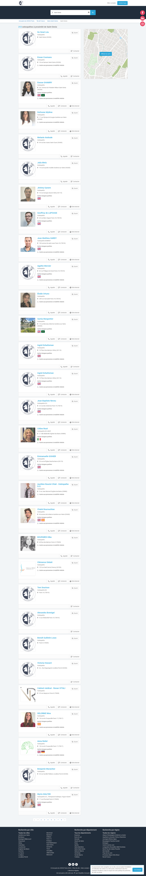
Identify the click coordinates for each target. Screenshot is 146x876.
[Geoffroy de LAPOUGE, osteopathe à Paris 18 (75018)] (28, 219)
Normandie (106, 851)
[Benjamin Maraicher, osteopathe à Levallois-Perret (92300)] (28, 775)
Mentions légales (73, 870)
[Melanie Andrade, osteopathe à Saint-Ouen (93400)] (28, 143)
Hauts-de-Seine (79, 841)
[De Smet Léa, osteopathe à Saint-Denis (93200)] (28, 38)
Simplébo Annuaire (84, 873)
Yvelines (76, 857)
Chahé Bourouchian (46, 509)
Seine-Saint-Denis (79, 849)
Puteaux (49, 841)
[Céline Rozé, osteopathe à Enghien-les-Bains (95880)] (28, 435)
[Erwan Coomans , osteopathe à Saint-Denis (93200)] (28, 63)
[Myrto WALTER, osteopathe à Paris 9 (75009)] (28, 800)
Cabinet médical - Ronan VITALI (51, 688)
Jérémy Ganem (44, 188)
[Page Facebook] (142, 12)
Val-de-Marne (78, 855)
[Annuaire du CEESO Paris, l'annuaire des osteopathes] (21, 3)
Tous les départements (82, 833)
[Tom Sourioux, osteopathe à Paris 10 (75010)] (28, 593)
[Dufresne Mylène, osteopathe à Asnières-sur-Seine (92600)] (28, 118)
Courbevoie (21, 847)
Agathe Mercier (44, 266)
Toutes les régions (109, 833)
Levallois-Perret (23, 857)
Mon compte (111, 3)
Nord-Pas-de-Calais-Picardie (111, 849)
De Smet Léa (43, 32)
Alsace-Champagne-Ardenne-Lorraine (114, 835)
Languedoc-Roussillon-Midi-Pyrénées (114, 847)
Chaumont (21, 841)
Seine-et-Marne (79, 851)
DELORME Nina (44, 713)
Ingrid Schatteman (45, 345)
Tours (48, 849)
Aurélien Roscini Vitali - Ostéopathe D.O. (53, 485)
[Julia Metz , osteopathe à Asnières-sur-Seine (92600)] (28, 169)
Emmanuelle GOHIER (46, 456)
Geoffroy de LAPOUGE (47, 213)
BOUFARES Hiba (44, 537)
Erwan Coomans (44, 57)
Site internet (75, 106)
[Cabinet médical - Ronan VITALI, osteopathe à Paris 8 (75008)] (28, 694)
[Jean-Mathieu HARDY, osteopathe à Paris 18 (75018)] (28, 244)
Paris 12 (49, 839)
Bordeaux (21, 837)
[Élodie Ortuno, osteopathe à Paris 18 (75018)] (28, 300)
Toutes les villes (24, 833)
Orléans (48, 837)
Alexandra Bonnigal (46, 612)
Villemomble (50, 853)
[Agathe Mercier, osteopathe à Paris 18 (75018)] (28, 272)
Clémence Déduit (44, 562)
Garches (21, 851)
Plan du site (76, 868)
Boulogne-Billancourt (24, 839)
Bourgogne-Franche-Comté (111, 841)
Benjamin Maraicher (46, 769)
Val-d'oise (77, 853)
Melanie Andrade (44, 137)
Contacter (76, 51)
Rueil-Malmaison (51, 843)
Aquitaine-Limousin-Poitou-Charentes (114, 837)
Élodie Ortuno (43, 293)
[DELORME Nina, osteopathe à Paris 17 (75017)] (28, 719)
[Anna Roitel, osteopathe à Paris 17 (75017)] (28, 747)
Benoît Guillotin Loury (46, 638)
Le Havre (21, 853)
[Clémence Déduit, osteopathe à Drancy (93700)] (28, 568)
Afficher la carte (106, 54)
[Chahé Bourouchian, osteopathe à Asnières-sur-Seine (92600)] (28, 515)
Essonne (77, 835)
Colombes (21, 845)
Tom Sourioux (43, 587)
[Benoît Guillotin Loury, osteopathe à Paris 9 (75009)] (28, 644)
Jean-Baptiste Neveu (46, 401)
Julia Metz (42, 162)
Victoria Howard (44, 663)
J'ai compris (137, 870)
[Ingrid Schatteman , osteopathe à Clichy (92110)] (28, 351)
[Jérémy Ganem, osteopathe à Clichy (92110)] (28, 194)
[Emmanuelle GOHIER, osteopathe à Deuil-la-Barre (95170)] (28, 462)
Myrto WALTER (44, 794)
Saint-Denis (49, 845)
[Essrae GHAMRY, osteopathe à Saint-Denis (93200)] (28, 88)
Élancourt (49, 855)
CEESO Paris (122, 3)
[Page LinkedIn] (142, 18)
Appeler (65, 76)
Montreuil (49, 833)
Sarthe (76, 845)
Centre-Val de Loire (108, 845)
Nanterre (49, 835)
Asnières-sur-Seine (24, 835)
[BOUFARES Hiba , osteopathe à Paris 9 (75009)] (28, 543)
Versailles (49, 851)
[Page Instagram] (142, 24)
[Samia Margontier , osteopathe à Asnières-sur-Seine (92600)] (28, 325)
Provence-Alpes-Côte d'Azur (111, 855)
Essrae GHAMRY (44, 82)
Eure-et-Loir (78, 837)
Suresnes (49, 847)
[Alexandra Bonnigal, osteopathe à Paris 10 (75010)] (28, 619)
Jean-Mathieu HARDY (47, 238)
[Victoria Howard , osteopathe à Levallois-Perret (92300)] (28, 669)
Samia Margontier (45, 319)
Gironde (76, 839)
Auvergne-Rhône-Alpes (110, 839)
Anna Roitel (42, 741)
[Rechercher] (93, 12)
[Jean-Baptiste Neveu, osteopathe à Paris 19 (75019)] (28, 407)
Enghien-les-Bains (23, 849)
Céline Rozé (42, 428)
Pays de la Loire (107, 853)
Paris (76, 843)
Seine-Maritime (79, 847)
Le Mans (21, 855)
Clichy (20, 843)
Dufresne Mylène (44, 112)
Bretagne (105, 843)
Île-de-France (107, 857)
